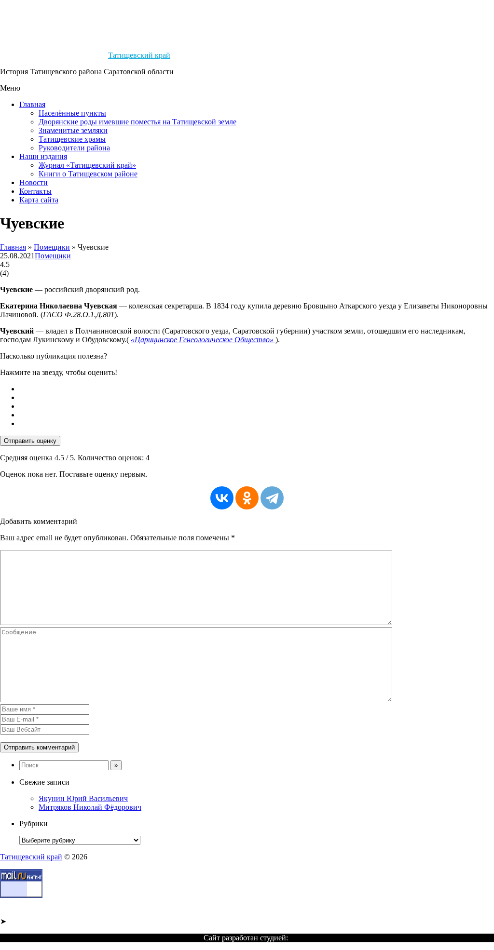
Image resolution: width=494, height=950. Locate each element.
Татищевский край (139, 55)
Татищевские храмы (72, 139)
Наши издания (43, 156)
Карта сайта (38, 200)
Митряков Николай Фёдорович (90, 807)
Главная (32, 104)
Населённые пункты (72, 113)
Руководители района (74, 148)
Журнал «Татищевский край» (87, 165)
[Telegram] (272, 497)
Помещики (52, 247)
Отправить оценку (30, 440)
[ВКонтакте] (221, 497)
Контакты (35, 191)
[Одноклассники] (247, 497)
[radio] (256, 389)
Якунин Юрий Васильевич (83, 798)
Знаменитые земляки (73, 130)
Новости (33, 182)
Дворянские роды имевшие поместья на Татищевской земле (137, 122)
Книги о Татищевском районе (88, 174)
